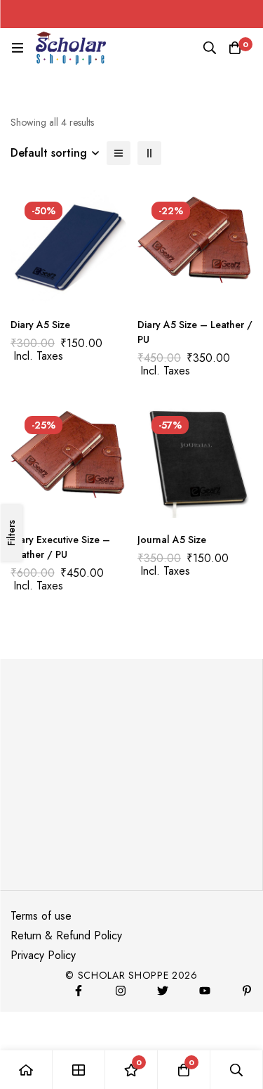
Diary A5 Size (40, 325)
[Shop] (79, 1069)
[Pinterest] (246, 990)
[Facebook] (78, 990)
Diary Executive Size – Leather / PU (60, 547)
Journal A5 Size (171, 540)
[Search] (209, 48)
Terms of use (41, 916)
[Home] (26, 1069)
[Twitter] (162, 990)
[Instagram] (120, 990)
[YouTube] (204, 990)
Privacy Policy (43, 955)
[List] (118, 153)
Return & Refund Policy (66, 935)
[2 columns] (149, 153)
